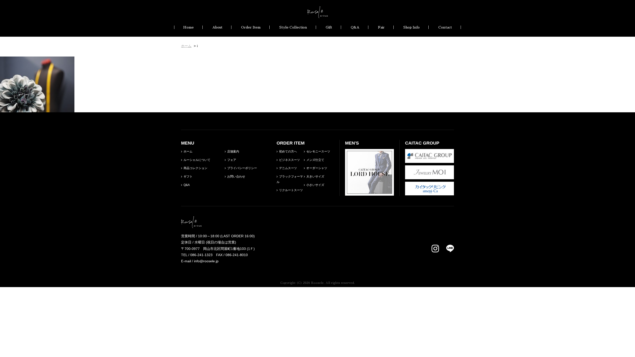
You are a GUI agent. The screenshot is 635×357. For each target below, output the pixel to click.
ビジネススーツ (289, 160)
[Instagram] (435, 249)
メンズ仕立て (315, 160)
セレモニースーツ (318, 151)
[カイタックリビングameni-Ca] (429, 192)
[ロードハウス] (369, 192)
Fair (381, 27)
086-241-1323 (201, 255)
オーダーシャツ (316, 168)
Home (188, 27)
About (217, 27)
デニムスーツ (288, 168)
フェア (231, 160)
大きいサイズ (315, 176)
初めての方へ (288, 151)
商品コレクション (195, 168)
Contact (445, 27)
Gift (329, 27)
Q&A (355, 27)
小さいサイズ (315, 185)
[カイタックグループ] (429, 160)
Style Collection (293, 27)
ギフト (188, 176)
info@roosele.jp (206, 261)
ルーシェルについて (197, 160)
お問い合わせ (236, 176)
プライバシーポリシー (242, 168)
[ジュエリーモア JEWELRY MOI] (429, 176)
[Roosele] (317, 15)
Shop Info (411, 27)
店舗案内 (233, 151)
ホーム (188, 151)
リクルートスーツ (291, 190)
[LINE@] (447, 248)
